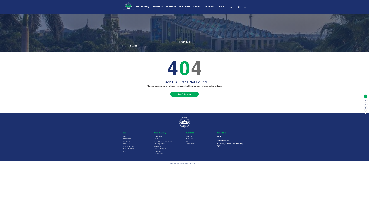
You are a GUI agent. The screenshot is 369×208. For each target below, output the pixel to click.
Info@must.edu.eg (223, 140)
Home (124, 46)
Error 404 (133, 46)
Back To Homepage (184, 94)
